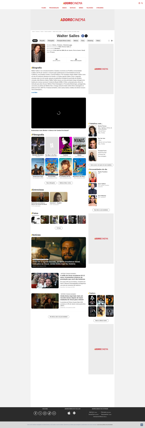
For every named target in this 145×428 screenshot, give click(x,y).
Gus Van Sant (101, 138)
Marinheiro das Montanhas (79, 176)
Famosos (38, 31)
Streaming (99, 7)
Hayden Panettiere (102, 171)
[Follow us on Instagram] (45, 413)
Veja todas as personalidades (101, 210)
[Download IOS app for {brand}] (69, 412)
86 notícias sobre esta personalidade (58, 316)
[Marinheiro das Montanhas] (79, 166)
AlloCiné (91, 412)
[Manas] (79, 145)
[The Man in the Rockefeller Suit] (51, 145)
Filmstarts (103, 412)
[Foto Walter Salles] (35, 219)
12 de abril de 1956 (58, 50)
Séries (81, 7)
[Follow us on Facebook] (36, 413)
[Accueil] (72, 3)
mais (70, 45)
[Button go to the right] (112, 41)
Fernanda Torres (102, 150)
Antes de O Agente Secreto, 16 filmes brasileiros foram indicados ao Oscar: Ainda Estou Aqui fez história (56, 263)
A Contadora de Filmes (65, 176)
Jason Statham (102, 183)
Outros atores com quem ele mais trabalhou (101, 165)
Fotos (35, 213)
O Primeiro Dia (101, 154)
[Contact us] (54, 413)
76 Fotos (59, 228)
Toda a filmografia (50, 183)
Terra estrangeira (102, 156)
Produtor (60, 45)
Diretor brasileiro (48, 31)
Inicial (33, 31)
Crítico (99, 140)
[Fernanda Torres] (92, 155)
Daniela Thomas (102, 126)
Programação (54, 7)
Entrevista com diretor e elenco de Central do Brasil (39, 203)
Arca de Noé (51, 176)
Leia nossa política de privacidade (105, 424)
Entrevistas (38, 189)
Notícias (73, 7)
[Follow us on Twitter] (40, 413)
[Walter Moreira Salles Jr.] (38, 53)
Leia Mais (34, 92)
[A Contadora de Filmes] (65, 166)
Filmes (44, 7)
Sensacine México (98, 416)
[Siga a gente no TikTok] (50, 413)
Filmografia (38, 134)
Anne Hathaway (102, 195)
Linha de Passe (102, 131)
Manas (79, 155)
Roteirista (66, 45)
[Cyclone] (65, 145)
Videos (64, 7)
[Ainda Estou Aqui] (37, 166)
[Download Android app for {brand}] (75, 412)
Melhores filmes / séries (65, 183)
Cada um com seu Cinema (104, 142)
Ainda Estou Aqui (38, 176)
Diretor (42, 31)
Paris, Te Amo (101, 132)
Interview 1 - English (56, 203)
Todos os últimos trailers (101, 320)
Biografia (37, 67)
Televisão (89, 7)
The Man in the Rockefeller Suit (51, 155)
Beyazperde (104, 414)
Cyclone (65, 155)
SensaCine (92, 414)
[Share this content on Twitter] (86, 35)
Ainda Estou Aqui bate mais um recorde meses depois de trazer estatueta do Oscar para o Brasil (71, 297)
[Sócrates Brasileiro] (37, 145)
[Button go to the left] (109, 41)
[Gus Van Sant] (92, 143)
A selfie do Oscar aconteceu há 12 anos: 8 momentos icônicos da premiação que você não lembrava (72, 277)
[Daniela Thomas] (92, 130)
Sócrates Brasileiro (38, 155)
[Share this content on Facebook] (82, 35)
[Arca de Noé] (51, 166)
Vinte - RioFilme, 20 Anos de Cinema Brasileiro (105, 128)
